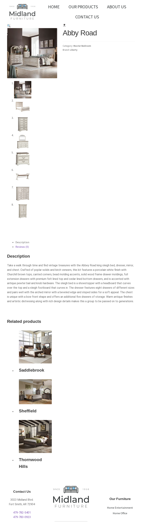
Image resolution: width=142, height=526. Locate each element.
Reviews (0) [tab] (22, 246)
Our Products (83, 7)
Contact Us (87, 17)
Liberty (73, 49)
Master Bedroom (82, 45)
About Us (116, 7)
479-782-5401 (22, 512)
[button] (9, 25)
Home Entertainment (120, 507)
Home (54, 7)
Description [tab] (22, 242)
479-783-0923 (22, 517)
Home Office (120, 513)
